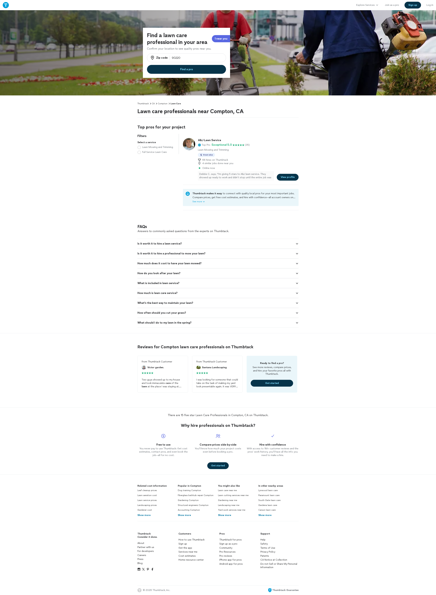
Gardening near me (227, 500)
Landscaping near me (228, 505)
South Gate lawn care (269, 500)
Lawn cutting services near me (233, 495)
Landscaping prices (147, 505)
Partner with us (145, 547)
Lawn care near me (227, 490)
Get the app (185, 547)
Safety (264, 543)
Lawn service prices (147, 500)
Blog (140, 563)
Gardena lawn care (267, 505)
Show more (144, 515)
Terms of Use (267, 547)
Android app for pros (231, 563)
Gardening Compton (188, 500)
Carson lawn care (267, 510)
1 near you (221, 38)
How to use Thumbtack (191, 539)
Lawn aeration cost (147, 495)
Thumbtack (143, 103)
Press (140, 559)
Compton (162, 103)
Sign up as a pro (228, 543)
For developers (145, 551)
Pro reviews (225, 555)
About (140, 543)
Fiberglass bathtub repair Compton (195, 495)
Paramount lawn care (268, 495)
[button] (204, 145)
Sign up (182, 543)
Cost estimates (187, 555)
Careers (141, 555)
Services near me (187, 551)
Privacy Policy (267, 551)
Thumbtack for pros (230, 539)
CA (153, 103)
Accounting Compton (189, 510)
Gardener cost (144, 510)
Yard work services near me (231, 510)
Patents (264, 555)
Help (263, 539)
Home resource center (191, 559)
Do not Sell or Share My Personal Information (278, 565)
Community (225, 547)
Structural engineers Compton (193, 505)
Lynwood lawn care (268, 490)
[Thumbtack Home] (6, 5)
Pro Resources (227, 551)
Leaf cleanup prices (147, 490)
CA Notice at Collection (273, 559)
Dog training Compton (189, 490)
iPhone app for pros (230, 559)
